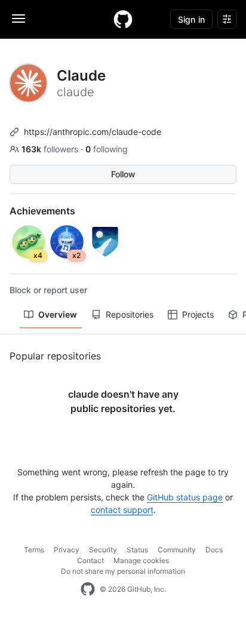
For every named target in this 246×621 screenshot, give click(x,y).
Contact (90, 560)
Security (103, 549)
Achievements (42, 211)
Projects (198, 314)
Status (137, 549)
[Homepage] (123, 19)
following (106, 149)
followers (51, 149)
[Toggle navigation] (18, 18)
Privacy (66, 549)
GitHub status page (185, 497)
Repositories (129, 314)
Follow (123, 174)
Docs (214, 549)
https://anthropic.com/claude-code (92, 132)
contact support (122, 510)
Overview (57, 314)
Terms (34, 549)
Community (177, 549)
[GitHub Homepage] (88, 589)
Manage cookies (141, 560)
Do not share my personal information (123, 571)
